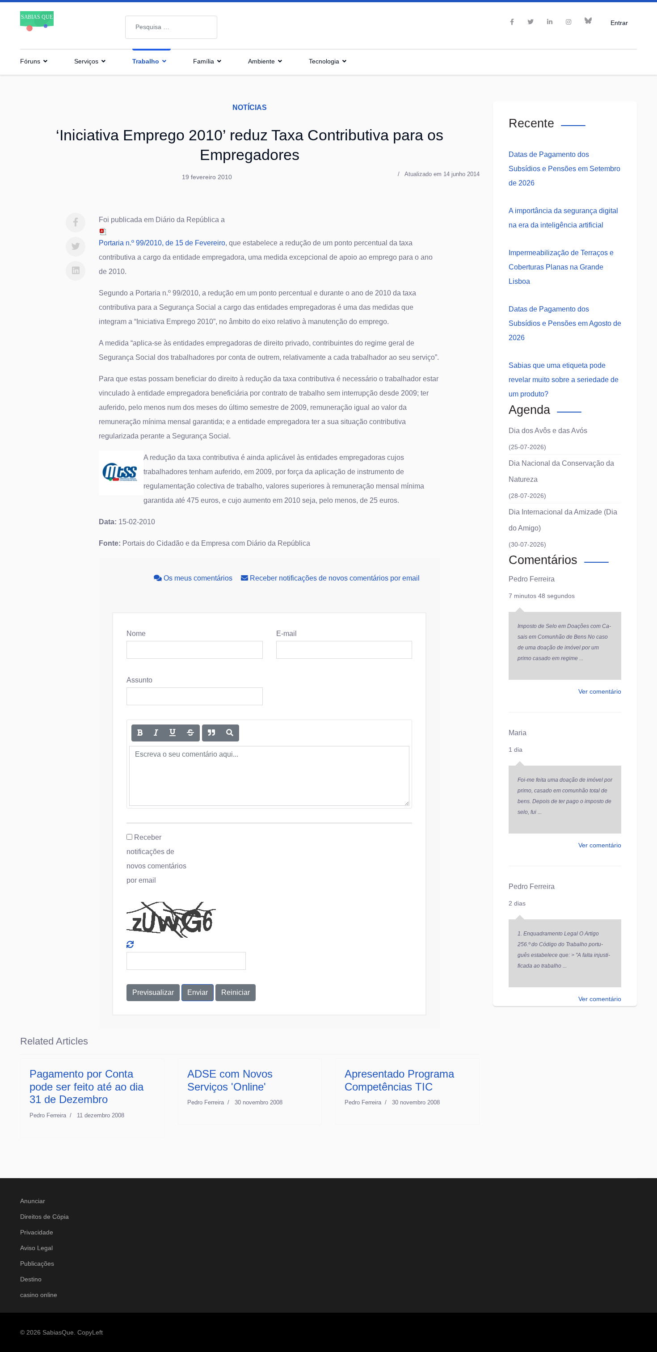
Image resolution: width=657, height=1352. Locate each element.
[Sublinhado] (172, 732)
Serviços (86, 61)
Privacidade (36, 1232)
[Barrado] (190, 732)
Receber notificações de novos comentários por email (334, 578)
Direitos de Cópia (44, 1216)
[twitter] (530, 21)
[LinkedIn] (549, 21)
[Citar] (211, 732)
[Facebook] (75, 222)
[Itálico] (156, 732)
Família (203, 61)
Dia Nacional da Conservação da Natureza (561, 471)
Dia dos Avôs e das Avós (548, 430)
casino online (38, 1294)
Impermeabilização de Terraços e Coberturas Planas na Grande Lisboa (561, 267)
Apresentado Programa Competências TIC (399, 1080)
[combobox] (171, 27)
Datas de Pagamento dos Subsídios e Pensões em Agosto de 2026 (565, 323)
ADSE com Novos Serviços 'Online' (230, 1080)
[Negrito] (139, 732)
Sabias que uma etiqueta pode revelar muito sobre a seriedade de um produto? (564, 380)
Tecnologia (324, 61)
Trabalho (145, 61)
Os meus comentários (198, 578)
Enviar (197, 992)
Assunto (139, 680)
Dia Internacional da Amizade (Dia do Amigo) (563, 520)
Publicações (37, 1263)
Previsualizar (153, 992)
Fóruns (30, 61)
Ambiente (261, 61)
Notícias (249, 107)
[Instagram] (568, 21)
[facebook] (512, 21)
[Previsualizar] (229, 732)
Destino (31, 1279)
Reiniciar (235, 992)
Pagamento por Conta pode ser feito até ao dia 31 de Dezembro (86, 1087)
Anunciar (32, 1201)
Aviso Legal (36, 1247)
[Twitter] (75, 247)
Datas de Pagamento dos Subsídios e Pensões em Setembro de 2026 (564, 169)
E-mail (286, 633)
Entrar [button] (619, 22)
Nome (136, 633)
